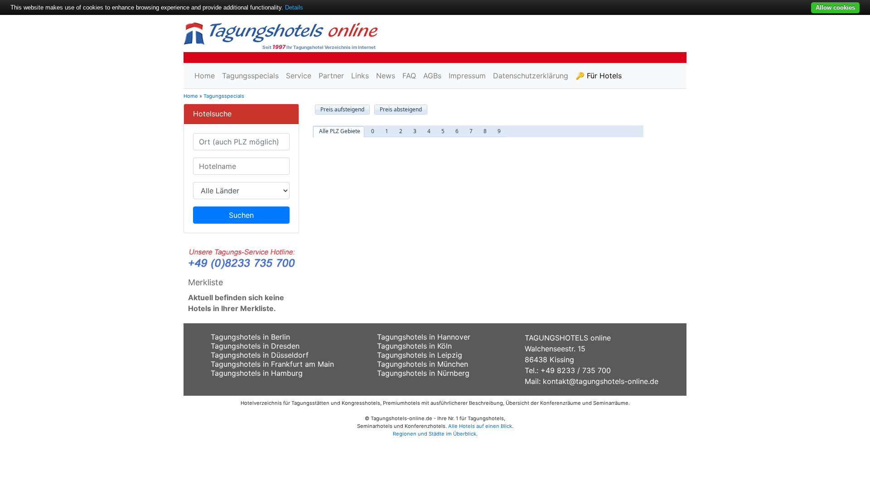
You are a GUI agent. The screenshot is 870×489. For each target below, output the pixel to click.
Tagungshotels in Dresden (255, 345)
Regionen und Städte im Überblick (434, 434)
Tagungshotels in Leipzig (419, 355)
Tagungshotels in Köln (414, 345)
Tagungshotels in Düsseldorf (260, 355)
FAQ (409, 75)
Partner (331, 75)
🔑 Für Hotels (598, 75)
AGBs (432, 75)
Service (298, 75)
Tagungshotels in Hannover (423, 336)
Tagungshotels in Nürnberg (423, 373)
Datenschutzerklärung (530, 75)
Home (204, 75)
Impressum (467, 75)
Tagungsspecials (250, 75)
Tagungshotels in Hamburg (257, 373)
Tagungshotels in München (422, 364)
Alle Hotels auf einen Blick (480, 426)
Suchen (241, 215)
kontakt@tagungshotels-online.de (600, 381)
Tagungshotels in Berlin (250, 336)
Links (360, 75)
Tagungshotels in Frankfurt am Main (272, 364)
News (385, 75)
